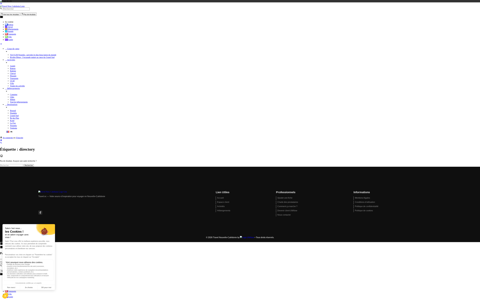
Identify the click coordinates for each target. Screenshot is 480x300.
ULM (12, 81)
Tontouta (13, 128)
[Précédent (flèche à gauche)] (1, 261)
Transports (14, 78)
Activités (11, 60)
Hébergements (13, 88)
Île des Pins (14, 118)
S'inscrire (19, 138)
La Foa (13, 123)
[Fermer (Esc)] (1, 259)
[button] (242, 131)
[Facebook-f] (40, 213)
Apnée (12, 66)
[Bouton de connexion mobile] (1, 140)
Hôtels (12, 99)
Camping (13, 94)
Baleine (13, 71)
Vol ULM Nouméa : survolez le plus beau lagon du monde (33, 55)
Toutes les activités (17, 86)
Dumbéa (13, 113)
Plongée (13, 76)
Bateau (13, 68)
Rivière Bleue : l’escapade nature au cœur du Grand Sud (32, 57)
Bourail (13, 111)
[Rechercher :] (12, 165)
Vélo (12, 83)
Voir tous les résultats (11, 14)
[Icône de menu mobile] (240, 3)
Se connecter (8, 138)
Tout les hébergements (19, 102)
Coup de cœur (13, 49)
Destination (12, 104)
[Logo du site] (12, 6)
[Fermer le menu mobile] (1, 44)
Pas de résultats (30, 14)
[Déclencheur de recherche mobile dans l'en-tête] (1, 143)
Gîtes (12, 97)
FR (11, 132)
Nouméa (13, 126)
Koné (12, 121)
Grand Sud (14, 116)
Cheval (13, 73)
